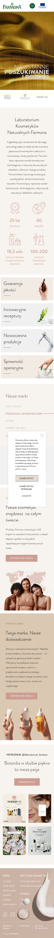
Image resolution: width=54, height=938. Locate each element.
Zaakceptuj (27, 478)
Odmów (26, 495)
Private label (9, 891)
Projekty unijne (7, 927)
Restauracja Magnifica (32, 886)
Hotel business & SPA (30, 881)
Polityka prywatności (41, 927)
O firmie (7, 881)
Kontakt (24, 904)
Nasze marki (9, 886)
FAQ (22, 899)
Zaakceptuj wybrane (27, 487)
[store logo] (12, 6)
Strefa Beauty (10, 904)
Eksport (7, 895)
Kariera (7, 900)
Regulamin (24, 926)
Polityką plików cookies (25, 467)
